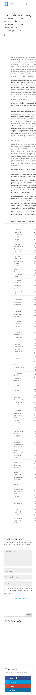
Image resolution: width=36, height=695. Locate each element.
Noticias (15, 31)
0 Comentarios (25, 31)
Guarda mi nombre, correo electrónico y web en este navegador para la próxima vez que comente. (18, 590)
